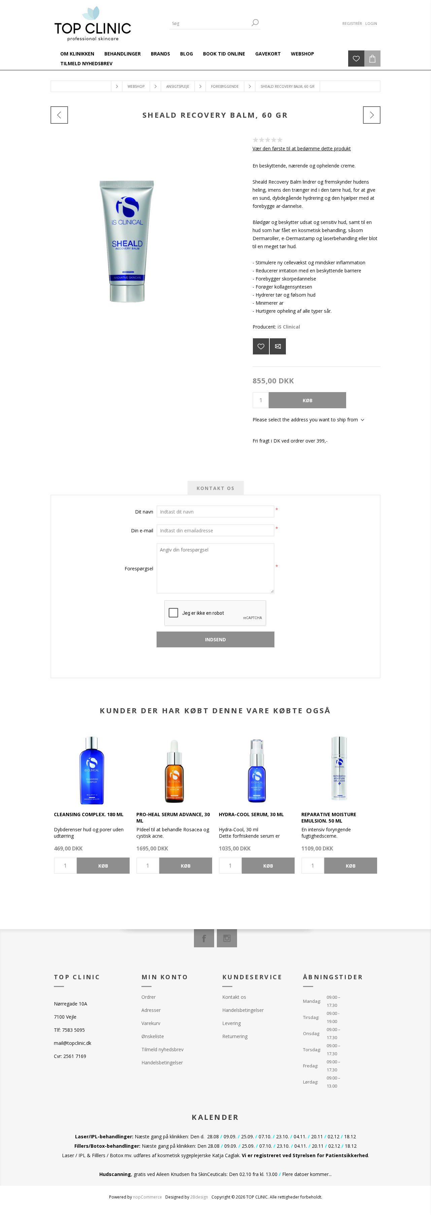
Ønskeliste (152, 1036)
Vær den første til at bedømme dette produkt (302, 148)
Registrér (352, 23)
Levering (231, 1023)
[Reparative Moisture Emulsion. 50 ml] (339, 766)
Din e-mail (142, 530)
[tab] (216, 488)
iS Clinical (288, 327)
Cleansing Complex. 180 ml (89, 814)
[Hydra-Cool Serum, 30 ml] (257, 766)
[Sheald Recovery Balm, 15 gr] (59, 115)
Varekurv (150, 1023)
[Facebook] (204, 938)
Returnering (234, 1036)
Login (371, 23)
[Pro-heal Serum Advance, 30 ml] (174, 766)
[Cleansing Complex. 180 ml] (92, 766)
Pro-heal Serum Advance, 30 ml (173, 817)
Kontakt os (234, 997)
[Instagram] (227, 938)
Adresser (151, 1010)
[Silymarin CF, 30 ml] (371, 115)
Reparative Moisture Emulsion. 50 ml (328, 817)
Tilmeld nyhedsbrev (162, 1049)
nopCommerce (147, 1197)
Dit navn (144, 511)
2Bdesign (199, 1197)
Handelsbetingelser (162, 1062)
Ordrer (148, 997)
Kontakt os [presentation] (216, 488)
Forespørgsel (139, 568)
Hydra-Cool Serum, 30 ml (251, 814)
